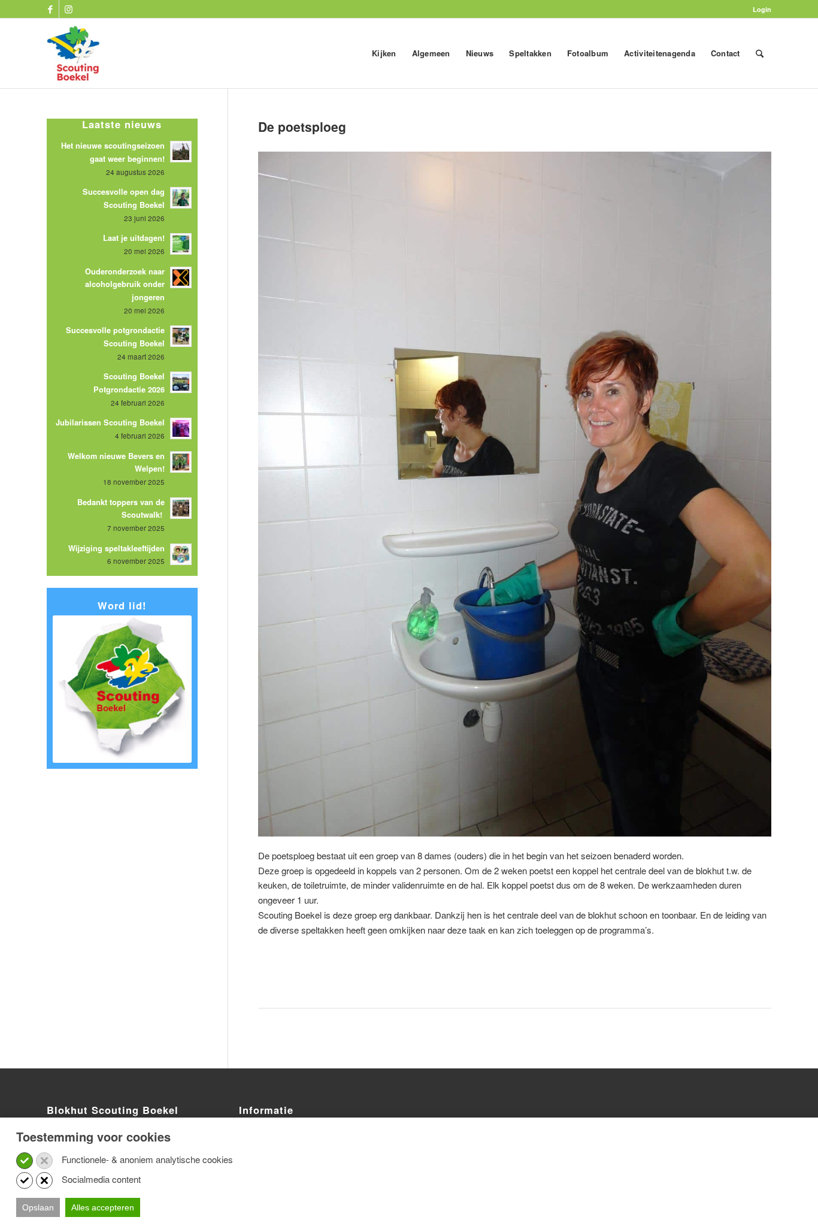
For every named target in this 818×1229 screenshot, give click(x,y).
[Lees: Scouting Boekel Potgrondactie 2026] (181, 382)
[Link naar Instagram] (68, 9)
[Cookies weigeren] (44, 1160)
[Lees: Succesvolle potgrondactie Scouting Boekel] (181, 336)
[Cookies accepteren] (24, 1160)
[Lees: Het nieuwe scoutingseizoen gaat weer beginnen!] (181, 151)
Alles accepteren (102, 1207)
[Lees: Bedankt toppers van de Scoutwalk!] (181, 508)
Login (762, 9)
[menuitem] (759, 9)
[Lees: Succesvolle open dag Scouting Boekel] (181, 198)
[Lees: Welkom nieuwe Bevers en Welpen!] (181, 462)
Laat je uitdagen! (134, 237)
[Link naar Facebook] (50, 9)
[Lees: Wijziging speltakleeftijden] (181, 554)
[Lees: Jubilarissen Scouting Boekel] (181, 428)
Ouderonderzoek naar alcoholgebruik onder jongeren (125, 284)
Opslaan (38, 1207)
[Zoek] (759, 53)
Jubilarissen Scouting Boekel (110, 422)
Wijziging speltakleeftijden (116, 548)
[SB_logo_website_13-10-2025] (73, 53)
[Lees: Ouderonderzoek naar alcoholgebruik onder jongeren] (181, 277)
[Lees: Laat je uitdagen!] (181, 244)
